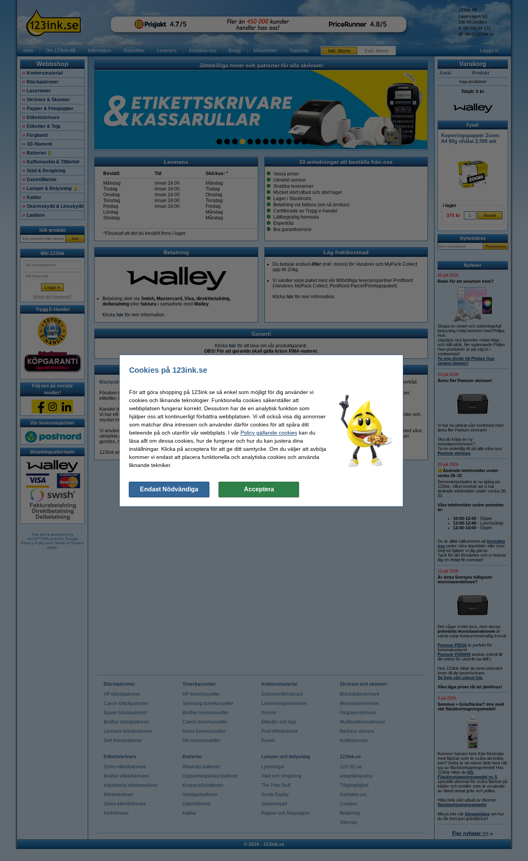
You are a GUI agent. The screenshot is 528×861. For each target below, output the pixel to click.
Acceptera (259, 489)
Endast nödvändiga (169, 489)
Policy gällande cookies (268, 433)
